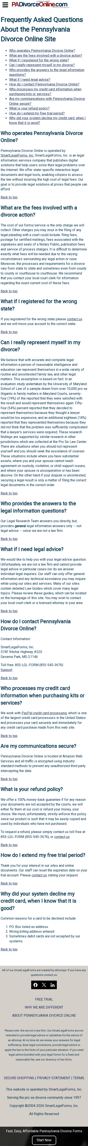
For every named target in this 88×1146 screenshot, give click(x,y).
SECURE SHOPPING (19, 1078)
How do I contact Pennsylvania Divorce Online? (44, 84)
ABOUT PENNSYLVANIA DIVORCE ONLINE (44, 1015)
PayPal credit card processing (44, 713)
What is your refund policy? (29, 108)
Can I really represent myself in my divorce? (42, 65)
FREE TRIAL (44, 999)
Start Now (44, 1140)
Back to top (9, 197)
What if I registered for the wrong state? (39, 60)
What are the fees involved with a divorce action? (45, 55)
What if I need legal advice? (29, 80)
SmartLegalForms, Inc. (17, 155)
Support (6, 670)
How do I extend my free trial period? (37, 113)
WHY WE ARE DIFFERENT (44, 1007)
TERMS (78, 1078)
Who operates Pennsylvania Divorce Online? (42, 51)
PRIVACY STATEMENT (53, 1078)
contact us (74, 319)
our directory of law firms (56, 1059)
